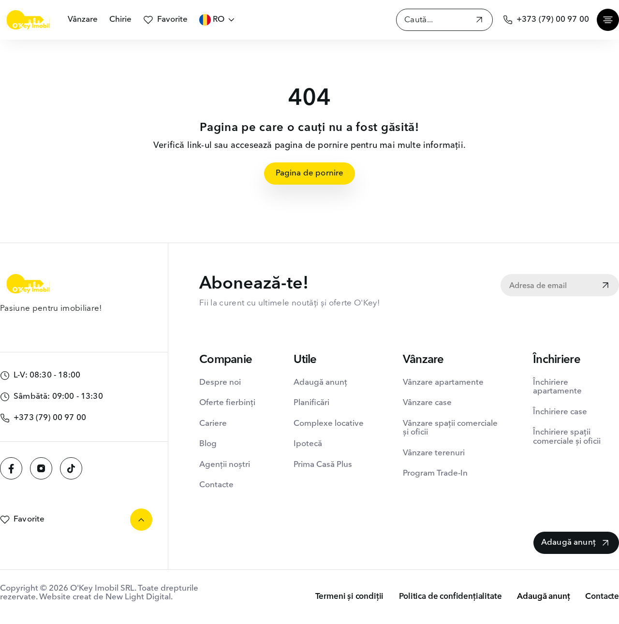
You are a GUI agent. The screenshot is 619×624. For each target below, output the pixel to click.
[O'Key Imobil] (28, 19)
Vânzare (83, 19)
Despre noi (220, 382)
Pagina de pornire (310, 173)
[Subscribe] (605, 286)
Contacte (216, 485)
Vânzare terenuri (434, 453)
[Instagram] (41, 468)
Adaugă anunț (320, 382)
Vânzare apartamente (443, 382)
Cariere (213, 424)
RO (218, 19)
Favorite (172, 19)
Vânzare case (427, 403)
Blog (208, 444)
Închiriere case (560, 412)
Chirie (120, 19)
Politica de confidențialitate (450, 597)
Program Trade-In (435, 473)
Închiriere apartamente (557, 386)
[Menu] (608, 20)
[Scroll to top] (141, 519)
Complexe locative (329, 424)
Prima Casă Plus (323, 465)
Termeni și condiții (349, 597)
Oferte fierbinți (227, 403)
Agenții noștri (224, 465)
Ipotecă (308, 444)
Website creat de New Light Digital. (106, 597)
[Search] (479, 21)
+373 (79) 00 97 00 (552, 19)
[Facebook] (11, 468)
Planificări (311, 403)
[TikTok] (71, 468)
